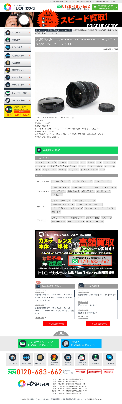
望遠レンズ (56, 212)
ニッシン (94, 170)
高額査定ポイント (19, 70)
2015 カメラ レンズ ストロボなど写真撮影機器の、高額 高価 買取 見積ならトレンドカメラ (59, 399)
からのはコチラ (40, 343)
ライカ (65, 166)
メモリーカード (58, 218)
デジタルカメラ (65, 30)
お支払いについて (83, 303)
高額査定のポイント (54, 363)
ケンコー (73, 166)
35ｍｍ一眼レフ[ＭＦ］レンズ (63, 204)
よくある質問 (17, 47)
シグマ (53, 162)
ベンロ (53, 170)
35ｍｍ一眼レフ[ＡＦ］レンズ (84, 201)
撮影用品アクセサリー (76, 222)
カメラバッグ (107, 218)
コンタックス (110, 166)
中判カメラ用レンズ (59, 208)
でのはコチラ (83, 343)
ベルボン (99, 166)
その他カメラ (57, 195)
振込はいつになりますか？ (88, 305)
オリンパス (62, 162)
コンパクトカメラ (103, 191)
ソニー (83, 162)
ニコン (46, 162)
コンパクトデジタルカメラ (83, 181)
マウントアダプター (107, 208)
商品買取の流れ (18, 56)
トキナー (82, 166)
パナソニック (41, 166)
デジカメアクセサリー (103, 181)
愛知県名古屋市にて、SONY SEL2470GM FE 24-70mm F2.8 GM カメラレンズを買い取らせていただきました (54, 310)
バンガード (62, 170)
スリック (46, 170)
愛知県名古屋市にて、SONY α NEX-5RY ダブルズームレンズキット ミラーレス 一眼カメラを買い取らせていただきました (53, 297)
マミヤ (98, 162)
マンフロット (74, 170)
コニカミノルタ (109, 162)
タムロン (91, 162)
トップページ (17, 33)
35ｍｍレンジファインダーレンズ (89, 204)
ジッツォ (90, 166)
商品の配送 (16, 63)
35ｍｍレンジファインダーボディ (103, 187)
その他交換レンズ (76, 208)
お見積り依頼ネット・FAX (81, 363)
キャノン (39, 162)
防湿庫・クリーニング (94, 222)
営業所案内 (16, 40)
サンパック (85, 170)
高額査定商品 (17, 77)
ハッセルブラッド (54, 166)
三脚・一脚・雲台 (59, 222)
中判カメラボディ (59, 191)
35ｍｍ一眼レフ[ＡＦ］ (61, 187)
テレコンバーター (91, 208)
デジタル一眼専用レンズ (61, 201)
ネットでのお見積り (20, 93)
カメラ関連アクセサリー (75, 218)
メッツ (102, 170)
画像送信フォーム (19, 85)
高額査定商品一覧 (68, 363)
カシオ (38, 170)
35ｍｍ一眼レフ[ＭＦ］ (80, 187)
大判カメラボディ (88, 191)
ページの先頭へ (61, 335)
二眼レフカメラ (73, 191)
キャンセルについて (83, 292)
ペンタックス (74, 162)
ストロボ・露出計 (93, 218)
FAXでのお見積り (19, 100)
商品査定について (83, 310)
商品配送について (40, 363)
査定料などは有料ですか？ (88, 313)
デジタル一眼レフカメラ (61, 181)
